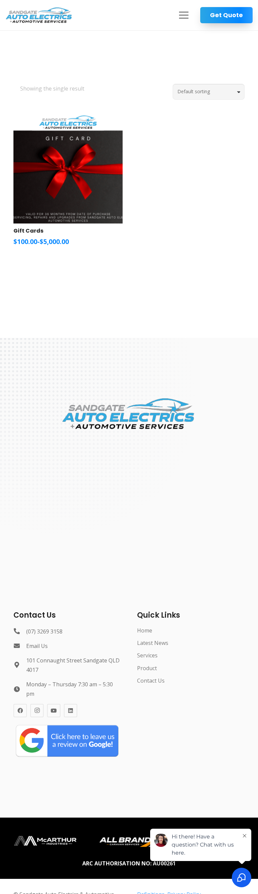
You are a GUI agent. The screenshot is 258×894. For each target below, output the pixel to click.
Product (147, 668)
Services (147, 655)
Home (144, 630)
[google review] (67, 741)
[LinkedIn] (70, 710)
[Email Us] (19, 646)
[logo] (39, 15)
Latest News (152, 643)
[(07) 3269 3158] (19, 631)
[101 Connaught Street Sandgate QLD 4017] (19, 665)
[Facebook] (20, 710)
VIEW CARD (40, 258)
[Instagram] (37, 710)
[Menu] (184, 15)
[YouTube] (53, 710)
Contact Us (151, 680)
